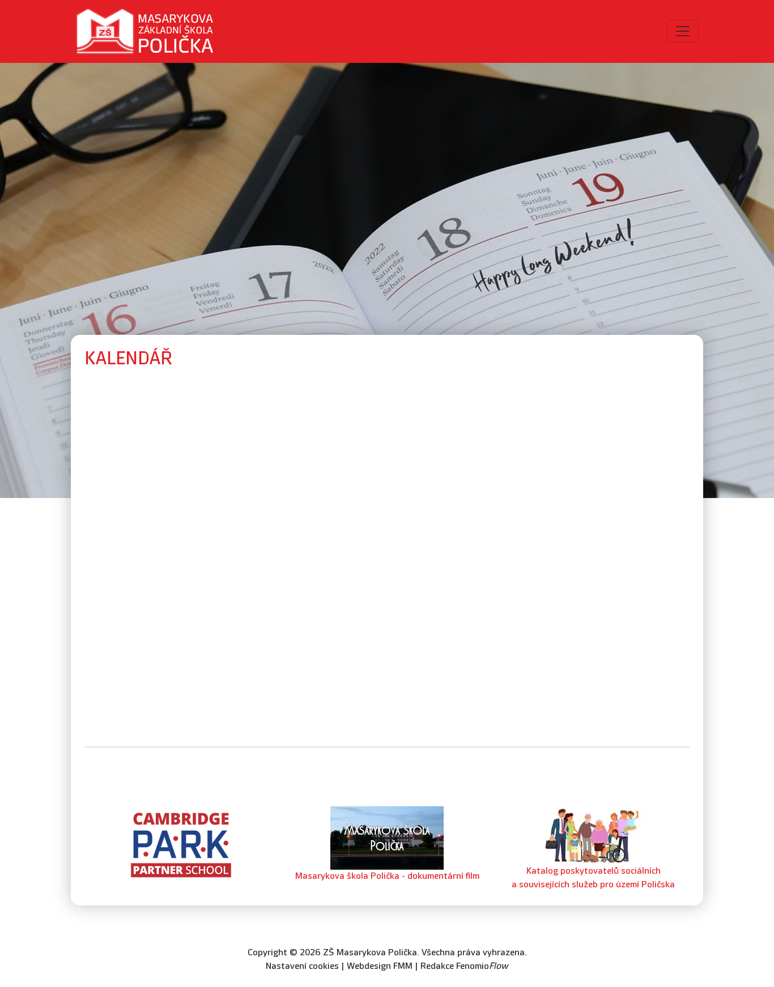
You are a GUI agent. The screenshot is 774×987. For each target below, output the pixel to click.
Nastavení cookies (302, 966)
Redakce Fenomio (464, 966)
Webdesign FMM (379, 966)
